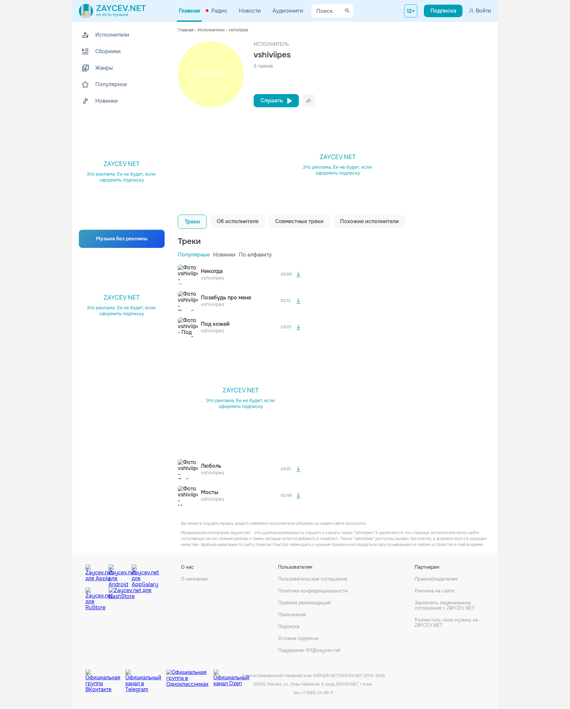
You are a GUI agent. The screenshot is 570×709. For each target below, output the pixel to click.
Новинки (224, 254)
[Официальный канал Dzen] (231, 676)
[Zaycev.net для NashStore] (130, 599)
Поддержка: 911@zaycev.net (309, 650)
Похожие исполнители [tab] (369, 221)
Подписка (289, 626)
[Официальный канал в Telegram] (145, 676)
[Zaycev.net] (112, 11)
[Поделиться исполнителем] (308, 100)
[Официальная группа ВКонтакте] (105, 676)
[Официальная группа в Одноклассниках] (189, 676)
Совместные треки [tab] (299, 221)
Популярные (194, 254)
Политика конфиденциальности (313, 590)
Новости (250, 10)
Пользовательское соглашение (312, 579)
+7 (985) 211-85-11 (317, 692)
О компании (194, 579)
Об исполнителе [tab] (238, 221)
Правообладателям (436, 579)
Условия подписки (298, 638)
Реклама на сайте (435, 590)
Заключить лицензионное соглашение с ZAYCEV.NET (444, 605)
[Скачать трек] (298, 274)
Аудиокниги (287, 10)
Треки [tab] (192, 221)
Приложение (292, 614)
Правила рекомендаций (304, 602)
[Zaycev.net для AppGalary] (141, 574)
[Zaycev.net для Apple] (95, 574)
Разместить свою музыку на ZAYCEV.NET (446, 622)
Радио (219, 10)
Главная (189, 10)
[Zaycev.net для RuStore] (95, 599)
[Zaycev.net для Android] (118, 574)
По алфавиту (255, 254)
